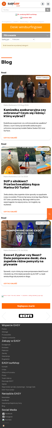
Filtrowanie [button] (10, 35)
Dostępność (6, 345)
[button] (49, 214)
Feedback (5, 400)
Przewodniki (6, 335)
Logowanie (43, 4)
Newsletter (6, 397)
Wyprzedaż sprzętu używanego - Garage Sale (18, 387)
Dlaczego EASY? (7, 381)
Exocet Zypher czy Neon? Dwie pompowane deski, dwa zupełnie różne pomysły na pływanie (25, 259)
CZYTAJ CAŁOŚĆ (10, 138)
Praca (4, 375)
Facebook (8, 413)
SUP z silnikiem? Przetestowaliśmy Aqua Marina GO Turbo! (22, 184)
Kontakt (4, 367)
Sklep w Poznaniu (8, 372)
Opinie (4, 384)
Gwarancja (6, 356)
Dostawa (5, 347)
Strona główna (6, 22)
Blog (6, 62)
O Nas (4, 369)
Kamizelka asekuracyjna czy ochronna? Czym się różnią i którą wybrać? (25, 113)
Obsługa (5, 332)
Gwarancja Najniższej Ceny (12, 403)
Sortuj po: (5, 39)
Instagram (9, 417)
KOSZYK (48, 4)
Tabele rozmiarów (8, 338)
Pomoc (4, 329)
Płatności (5, 350)
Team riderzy (6, 378)
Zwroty (4, 353)
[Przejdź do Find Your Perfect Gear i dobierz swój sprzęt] (26, 296)
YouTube (8, 420)
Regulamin (6, 359)
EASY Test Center (8, 390)
